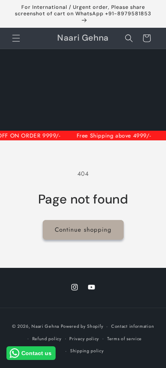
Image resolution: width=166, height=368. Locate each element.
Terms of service (124, 338)
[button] (16, 38)
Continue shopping (83, 229)
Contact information (132, 326)
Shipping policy (87, 350)
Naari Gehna (45, 326)
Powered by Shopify (82, 326)
